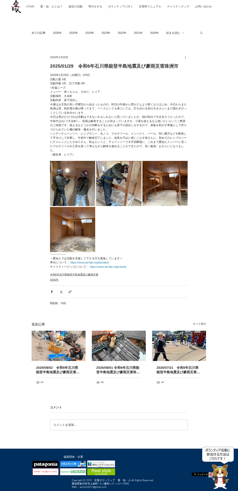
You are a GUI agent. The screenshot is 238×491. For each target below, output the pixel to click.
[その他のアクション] (185, 57)
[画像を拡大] (72, 183)
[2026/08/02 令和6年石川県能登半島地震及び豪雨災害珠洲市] (59, 346)
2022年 (122, 32)
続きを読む (173, 32)
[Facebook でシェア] (52, 292)
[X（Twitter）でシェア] (61, 292)
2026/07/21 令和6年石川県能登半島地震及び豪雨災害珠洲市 (178, 370)
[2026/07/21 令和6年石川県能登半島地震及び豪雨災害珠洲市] (179, 346)
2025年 (73, 32)
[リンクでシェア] (70, 292)
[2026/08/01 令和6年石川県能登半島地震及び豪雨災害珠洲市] (119, 346)
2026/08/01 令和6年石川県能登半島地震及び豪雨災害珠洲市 (118, 370)
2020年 (154, 32)
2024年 (89, 32)
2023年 (106, 32)
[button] (201, 32)
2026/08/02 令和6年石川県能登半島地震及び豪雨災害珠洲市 (58, 370)
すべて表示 (199, 323)
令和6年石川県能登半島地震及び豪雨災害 (74, 274)
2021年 (138, 32)
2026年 (57, 32)
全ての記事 (39, 32)
